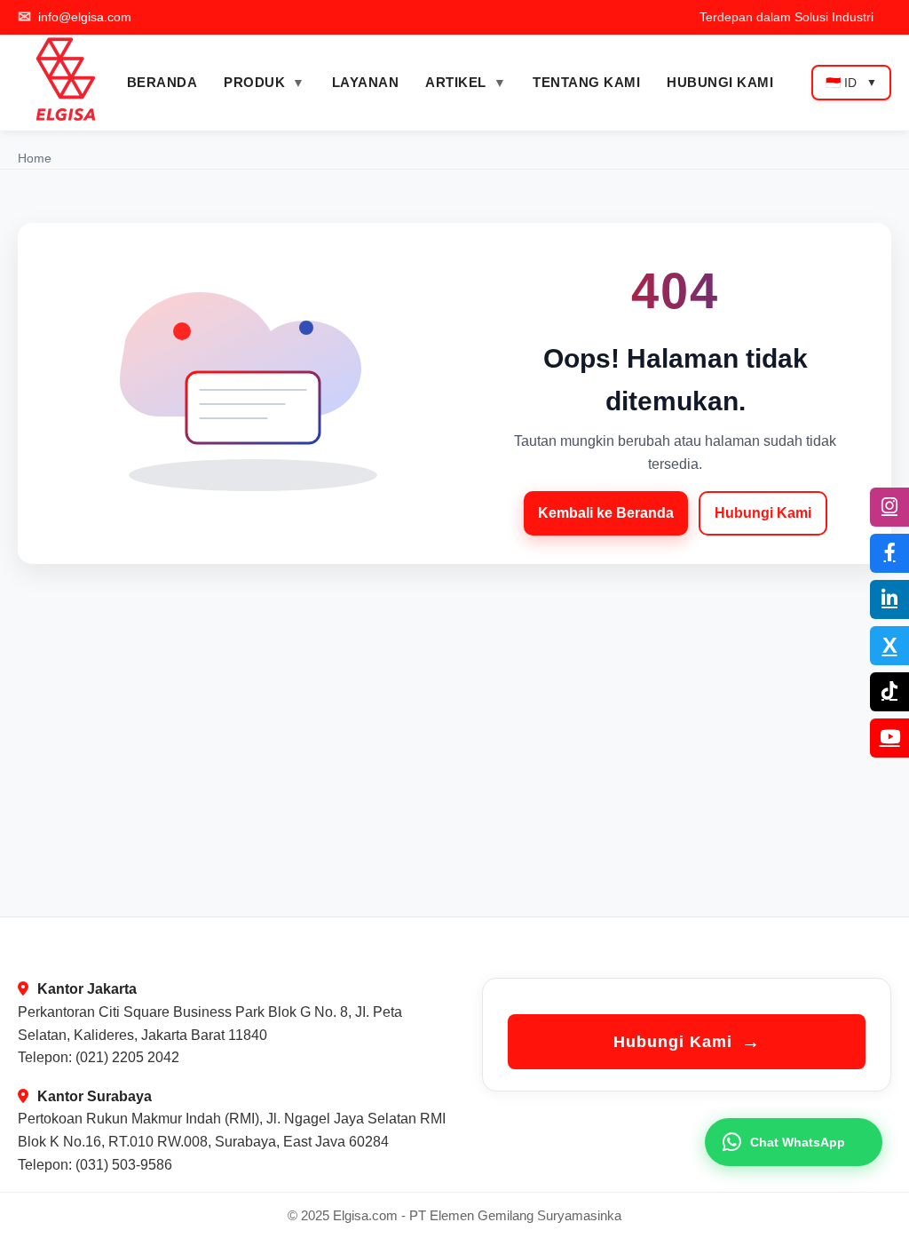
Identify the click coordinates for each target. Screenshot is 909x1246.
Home (34, 158)
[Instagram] (889, 507)
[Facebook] (889, 553)
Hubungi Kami (763, 512)
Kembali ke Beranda (606, 512)
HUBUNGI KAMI (720, 82)
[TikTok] (889, 691)
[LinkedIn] (889, 599)
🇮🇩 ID (841, 82)
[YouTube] (889, 738)
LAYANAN (365, 82)
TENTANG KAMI (586, 82)
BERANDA (162, 82)
